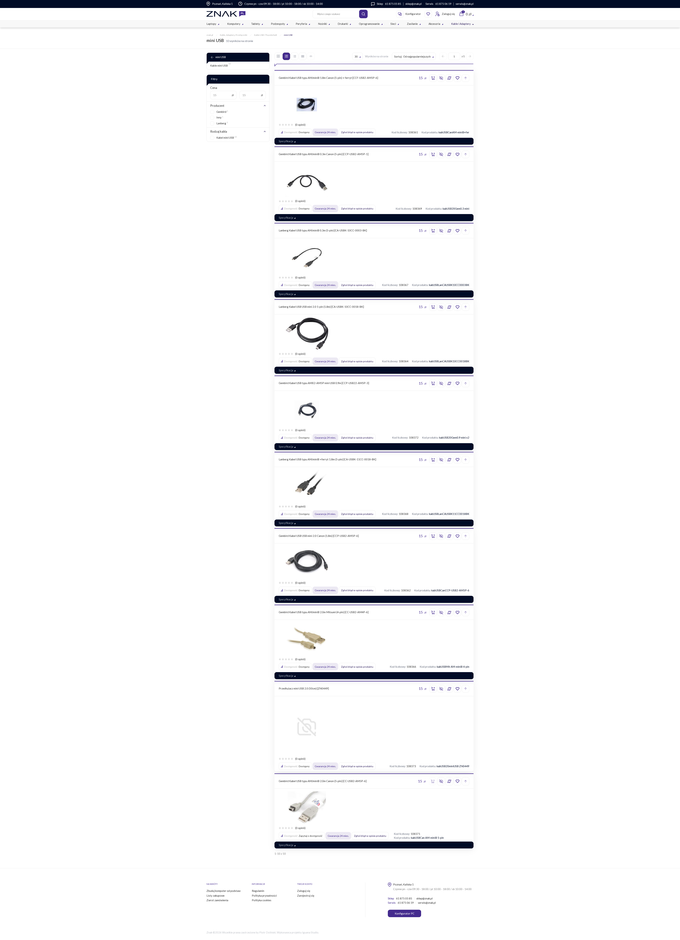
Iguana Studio (310, 932)
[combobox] (357, 56)
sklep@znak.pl (413, 3)
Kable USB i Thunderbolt (265, 35)
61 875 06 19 (443, 3)
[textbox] (414, 56)
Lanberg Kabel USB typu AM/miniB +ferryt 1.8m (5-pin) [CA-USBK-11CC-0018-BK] (327, 459)
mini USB (221, 57)
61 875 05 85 (393, 3)
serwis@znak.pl (465, 3)
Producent (217, 105)
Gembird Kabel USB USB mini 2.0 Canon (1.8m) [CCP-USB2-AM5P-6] (319, 535)
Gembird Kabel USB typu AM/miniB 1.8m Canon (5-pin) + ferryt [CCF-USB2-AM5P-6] (328, 77)
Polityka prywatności (264, 895)
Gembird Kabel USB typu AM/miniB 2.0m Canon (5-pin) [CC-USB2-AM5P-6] (323, 781)
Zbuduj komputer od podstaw (223, 890)
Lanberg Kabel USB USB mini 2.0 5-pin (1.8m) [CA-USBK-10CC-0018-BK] (321, 306)
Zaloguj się (303, 890)
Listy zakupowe (215, 895)
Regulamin (258, 890)
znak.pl (209, 35)
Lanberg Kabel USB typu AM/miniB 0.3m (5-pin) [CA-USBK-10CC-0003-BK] (323, 230)
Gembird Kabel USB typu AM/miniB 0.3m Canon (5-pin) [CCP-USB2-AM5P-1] (324, 154)
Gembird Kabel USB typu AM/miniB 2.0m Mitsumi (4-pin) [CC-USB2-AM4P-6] (324, 612)
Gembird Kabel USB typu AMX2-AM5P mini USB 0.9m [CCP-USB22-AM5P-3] (324, 383)
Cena (213, 88)
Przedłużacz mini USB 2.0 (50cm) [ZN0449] (304, 688)
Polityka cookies (261, 900)
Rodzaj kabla (218, 131)
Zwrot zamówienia (217, 900)
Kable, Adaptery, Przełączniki (233, 35)
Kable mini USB (220, 65)
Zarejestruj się (305, 895)
